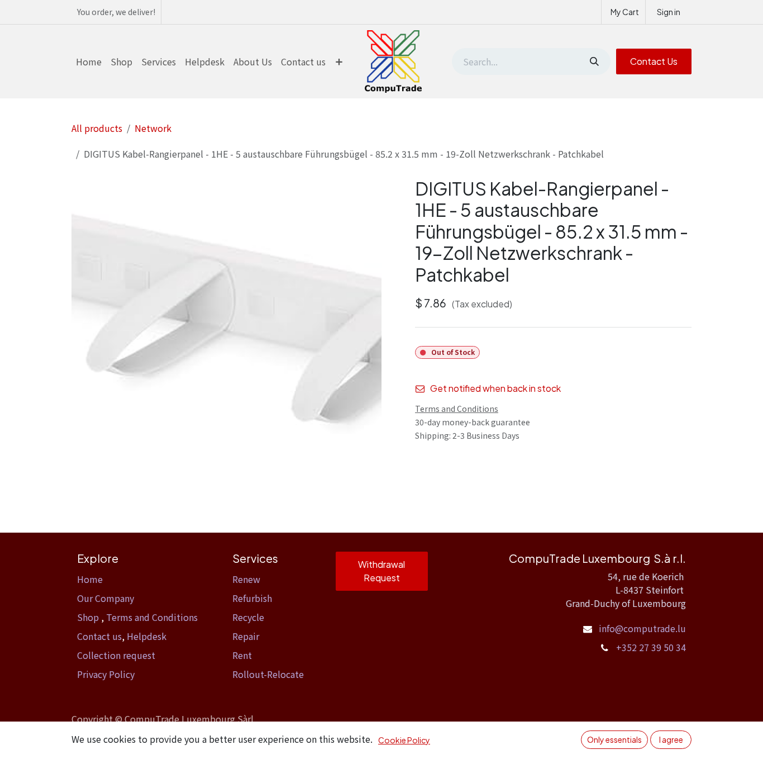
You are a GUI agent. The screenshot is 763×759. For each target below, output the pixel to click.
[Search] (593, 61)
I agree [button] (671, 739)
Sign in (668, 12)
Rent (242, 655)
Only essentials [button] (614, 739)
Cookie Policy (404, 740)
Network (153, 128)
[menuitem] (88, 61)
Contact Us (654, 61)
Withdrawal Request (381, 571)
